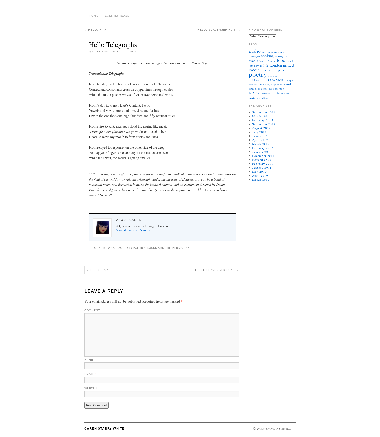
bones (274, 51)
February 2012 (262, 148)
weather (263, 97)
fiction (272, 61)
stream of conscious (260, 88)
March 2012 (261, 144)
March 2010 (261, 179)
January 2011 (262, 168)
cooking (267, 55)
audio (255, 51)
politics (272, 75)
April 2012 (260, 140)
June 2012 (259, 136)
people (282, 70)
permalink (181, 247)
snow (262, 84)
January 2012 (262, 152)
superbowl (279, 88)
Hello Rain (95, 29)
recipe (289, 80)
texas (254, 92)
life (266, 65)
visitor (285, 93)
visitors (253, 97)
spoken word (282, 84)
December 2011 (263, 156)
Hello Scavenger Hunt (219, 29)
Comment (92, 310)
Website (91, 388)
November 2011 (263, 160)
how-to (258, 65)
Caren (97, 51)
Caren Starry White (104, 428)
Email (90, 374)
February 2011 (262, 164)
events (253, 61)
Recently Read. (116, 15)
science (253, 84)
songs (268, 84)
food (281, 60)
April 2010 (260, 175)
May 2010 (259, 171)
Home (93, 15)
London (276, 65)
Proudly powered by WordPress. (274, 428)
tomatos (265, 93)
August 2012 (261, 128)
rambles (275, 80)
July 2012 (259, 132)
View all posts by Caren (133, 230)
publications (258, 80)
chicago (254, 56)
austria (266, 51)
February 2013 (262, 120)
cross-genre (282, 56)
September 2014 (264, 112)
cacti (281, 51)
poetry (258, 74)
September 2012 (264, 124)
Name (89, 359)
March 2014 (261, 116)
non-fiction (269, 70)
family (263, 61)
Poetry (139, 247)
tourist (275, 93)
